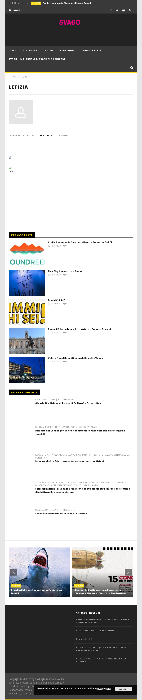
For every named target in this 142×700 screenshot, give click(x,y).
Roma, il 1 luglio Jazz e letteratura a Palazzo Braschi (79, 329)
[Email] (124, 10)
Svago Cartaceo (92, 50)
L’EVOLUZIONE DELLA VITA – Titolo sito (55, 510)
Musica (36, 3)
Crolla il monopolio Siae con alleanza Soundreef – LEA (80, 242)
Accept (123, 688)
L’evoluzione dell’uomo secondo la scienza (61, 513)
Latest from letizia (21, 135)
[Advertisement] (71, 36)
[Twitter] (117, 10)
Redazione (67, 50)
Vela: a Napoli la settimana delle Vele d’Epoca (75, 358)
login (17, 10)
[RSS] (130, 10)
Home (12, 50)
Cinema (16, 585)
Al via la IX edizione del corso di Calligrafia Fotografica (68, 403)
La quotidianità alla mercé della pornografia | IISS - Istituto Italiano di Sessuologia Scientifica (82, 456)
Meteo (49, 50)
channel (63, 135)
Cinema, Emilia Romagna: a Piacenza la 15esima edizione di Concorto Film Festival (100, 591)
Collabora (30, 50)
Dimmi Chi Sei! (56, 300)
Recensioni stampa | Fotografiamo (54, 399)
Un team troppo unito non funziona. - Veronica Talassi (66, 427)
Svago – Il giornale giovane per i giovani (37, 59)
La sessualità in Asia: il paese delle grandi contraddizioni (69, 461)
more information (103, 688)
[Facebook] (111, 10)
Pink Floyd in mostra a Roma (58, 3)
